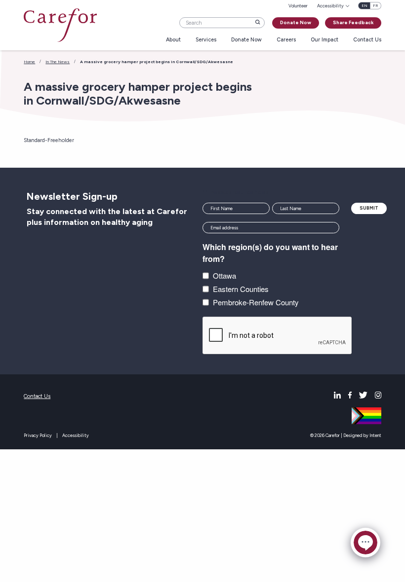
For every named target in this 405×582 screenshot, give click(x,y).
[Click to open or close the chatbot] (365, 542)
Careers (286, 40)
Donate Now (295, 22)
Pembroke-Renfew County (256, 302)
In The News (57, 61)
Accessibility (75, 435)
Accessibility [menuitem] (330, 5)
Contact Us (367, 40)
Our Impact (324, 40)
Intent (375, 435)
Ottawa (224, 275)
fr (375, 5)
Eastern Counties (241, 289)
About (173, 40)
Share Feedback (353, 22)
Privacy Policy (38, 435)
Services (206, 40)
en (364, 5)
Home (29, 61)
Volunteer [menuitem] (298, 5)
